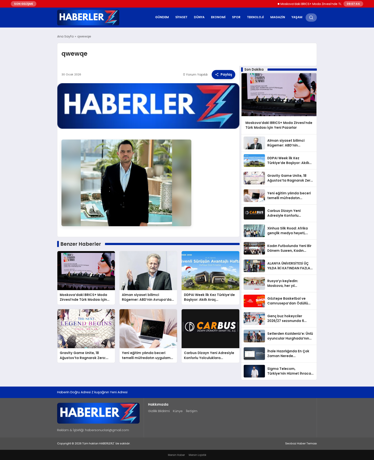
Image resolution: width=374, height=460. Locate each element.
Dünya (199, 17)
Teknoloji (255, 17)
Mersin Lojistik (197, 455)
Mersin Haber (176, 455)
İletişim (191, 411)
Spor (236, 17)
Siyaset (181, 17)
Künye (178, 411)
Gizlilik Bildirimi (159, 411)
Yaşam (297, 17)
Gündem (162, 17)
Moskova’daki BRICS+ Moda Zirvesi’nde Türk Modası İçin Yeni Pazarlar (319, 4)
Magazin (277, 17)
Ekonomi (218, 17)
